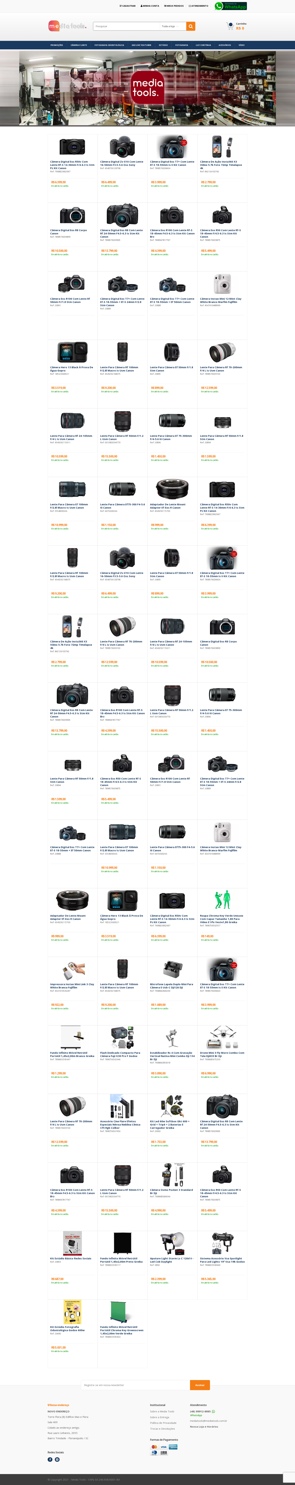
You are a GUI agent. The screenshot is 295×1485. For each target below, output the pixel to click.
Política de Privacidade (163, 1422)
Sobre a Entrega (159, 1417)
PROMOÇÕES (57, 45)
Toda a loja (168, 26)
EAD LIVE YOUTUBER (141, 45)
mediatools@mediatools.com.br (208, 1420)
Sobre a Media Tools (162, 1411)
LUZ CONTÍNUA (203, 45)
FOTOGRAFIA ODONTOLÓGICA (109, 45)
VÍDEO (241, 45)
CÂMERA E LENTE (79, 45)
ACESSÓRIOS (225, 45)
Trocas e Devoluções (162, 1428)
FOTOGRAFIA (181, 45)
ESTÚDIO (163, 45)
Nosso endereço (59, 1405)
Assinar (200, 1385)
